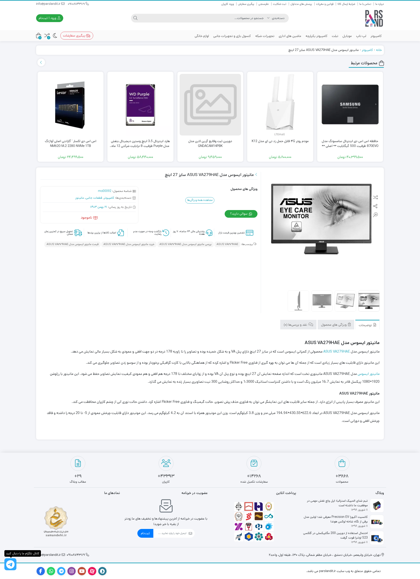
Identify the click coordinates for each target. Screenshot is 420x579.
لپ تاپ (361, 36)
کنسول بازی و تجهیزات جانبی (232, 36)
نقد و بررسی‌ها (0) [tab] (296, 324)
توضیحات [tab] (366, 325)
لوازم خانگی (202, 36)
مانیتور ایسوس (369, 373)
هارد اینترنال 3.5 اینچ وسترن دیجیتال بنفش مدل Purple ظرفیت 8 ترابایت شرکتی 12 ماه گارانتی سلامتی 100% (140, 144)
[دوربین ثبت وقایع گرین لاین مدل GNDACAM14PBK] (210, 105)
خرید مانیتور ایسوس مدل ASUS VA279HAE (128, 244)
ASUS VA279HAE (227, 244)
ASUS (327, 351)
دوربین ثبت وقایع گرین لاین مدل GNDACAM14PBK (210, 143)
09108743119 (77, 4)
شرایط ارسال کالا (346, 4)
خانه (379, 50)
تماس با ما (365, 4)
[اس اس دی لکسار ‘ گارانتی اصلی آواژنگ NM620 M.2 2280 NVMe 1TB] (71, 105)
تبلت (335, 36)
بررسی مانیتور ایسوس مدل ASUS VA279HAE (185, 244)
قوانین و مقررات (324, 4)
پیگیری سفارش (246, 4)
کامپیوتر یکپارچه (316, 36)
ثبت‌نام (145, 533)
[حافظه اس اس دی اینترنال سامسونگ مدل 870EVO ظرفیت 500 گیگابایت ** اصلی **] (350, 105)
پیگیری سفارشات (74, 35)
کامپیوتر (376, 36)
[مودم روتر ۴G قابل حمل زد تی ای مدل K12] (280, 105)
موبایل (347, 36)
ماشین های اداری (290, 36)
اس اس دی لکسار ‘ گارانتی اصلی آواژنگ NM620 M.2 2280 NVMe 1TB (70, 143)
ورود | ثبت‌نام (48, 18)
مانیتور (79, 198)
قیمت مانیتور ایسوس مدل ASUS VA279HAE (72, 244)
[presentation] (41, 62)
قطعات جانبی (94, 198)
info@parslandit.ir (48, 4)
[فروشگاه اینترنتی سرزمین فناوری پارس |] (374, 18)
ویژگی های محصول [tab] (334, 324)
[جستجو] (135, 18)
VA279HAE (341, 351)
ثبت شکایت (279, 4)
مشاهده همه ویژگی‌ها (200, 200)
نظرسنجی (263, 4)
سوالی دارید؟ (239, 213)
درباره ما (379, 4)
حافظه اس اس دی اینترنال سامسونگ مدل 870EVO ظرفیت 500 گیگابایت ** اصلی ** (350, 143)
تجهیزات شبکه (264, 36)
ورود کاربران (227, 4)
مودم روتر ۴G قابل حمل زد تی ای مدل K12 (280, 141)
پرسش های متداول (301, 4)
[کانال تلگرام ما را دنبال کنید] (10, 564)
